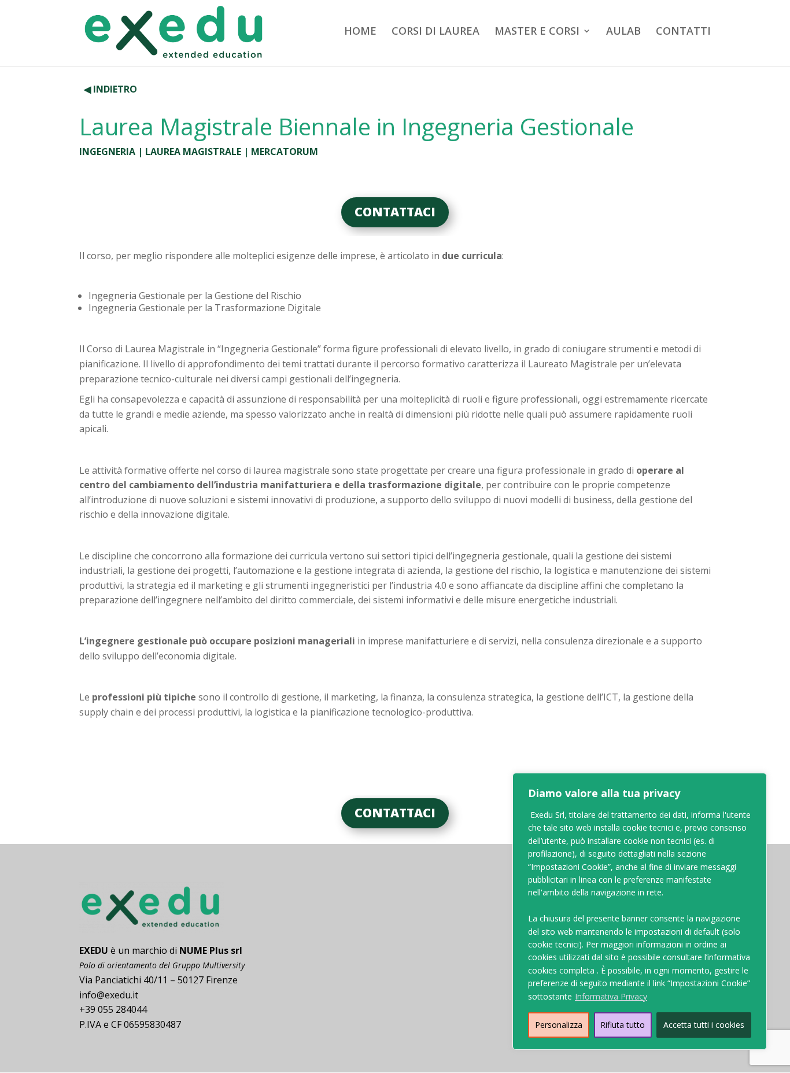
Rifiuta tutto (622, 1024)
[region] (639, 911)
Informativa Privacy (611, 996)
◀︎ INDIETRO (110, 89)
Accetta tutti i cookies (703, 1024)
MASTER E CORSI (536, 32)
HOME (360, 32)
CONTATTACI (395, 212)
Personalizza (558, 1024)
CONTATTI (683, 32)
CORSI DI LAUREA (435, 32)
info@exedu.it (108, 995)
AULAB (623, 32)
